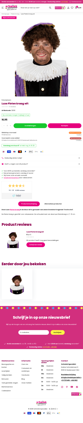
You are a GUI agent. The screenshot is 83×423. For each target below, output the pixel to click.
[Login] (68, 7)
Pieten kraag (15, 14)
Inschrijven (58, 332)
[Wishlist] (72, 7)
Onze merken (26, 383)
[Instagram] (62, 387)
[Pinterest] (67, 387)
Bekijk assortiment (3, 8)
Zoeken (50, 7)
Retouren (5, 379)
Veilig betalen (7, 375)
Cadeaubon (6, 391)
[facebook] (77, 387)
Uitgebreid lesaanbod (11, 178)
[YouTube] (72, 387)
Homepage (5, 14)
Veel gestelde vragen (10, 383)
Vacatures (25, 375)
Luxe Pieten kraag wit (35, 232)
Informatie (25, 361)
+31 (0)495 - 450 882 (67, 2)
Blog (23, 379)
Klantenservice (8, 361)
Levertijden (6, 371)
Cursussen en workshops (26, 369)
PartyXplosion (6, 100)
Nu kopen (64, 126)
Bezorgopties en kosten (8, 365)
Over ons (24, 364)
